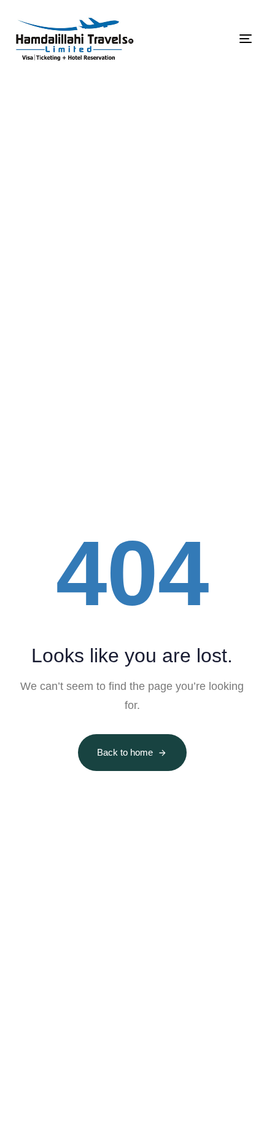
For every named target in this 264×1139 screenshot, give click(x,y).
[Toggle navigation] (212, 38)
